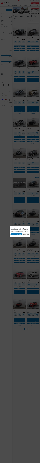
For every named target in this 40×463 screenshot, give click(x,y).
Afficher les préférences (25, 234)
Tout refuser (19, 234)
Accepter (13, 234)
